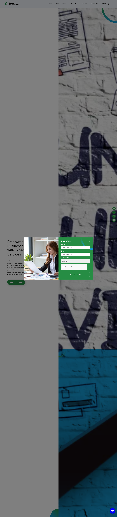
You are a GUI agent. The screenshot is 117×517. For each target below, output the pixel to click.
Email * (63, 251)
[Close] (89, 241)
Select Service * (66, 258)
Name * (63, 244)
